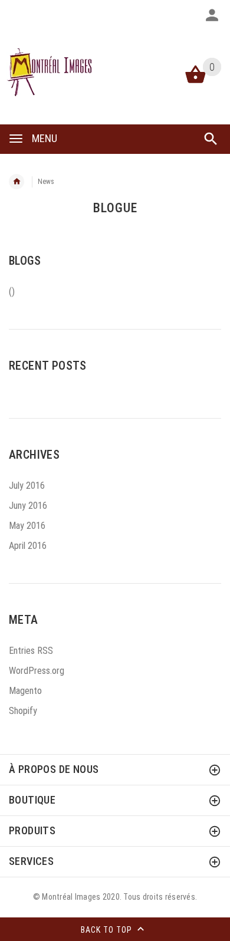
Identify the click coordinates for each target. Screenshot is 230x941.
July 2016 (27, 485)
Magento (25, 690)
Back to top (107, 930)
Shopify (23, 710)
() (12, 291)
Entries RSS (31, 650)
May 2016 (27, 525)
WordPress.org (36, 670)
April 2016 (28, 545)
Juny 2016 (28, 505)
